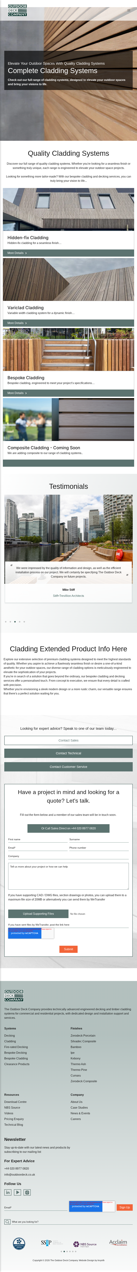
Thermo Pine (79, 1069)
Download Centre (15, 1101)
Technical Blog (13, 1124)
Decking (9, 1035)
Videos (8, 1113)
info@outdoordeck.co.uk (19, 1174)
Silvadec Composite (83, 1041)
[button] (128, 10)
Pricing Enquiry (14, 1119)
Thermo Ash (78, 1064)
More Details (15, 252)
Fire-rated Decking (16, 1047)
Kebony (75, 1058)
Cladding (10, 1041)
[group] (19, 1243)
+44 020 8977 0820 (16, 1168)
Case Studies (79, 1107)
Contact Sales (68, 740)
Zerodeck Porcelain (83, 1035)
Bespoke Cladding (16, 1058)
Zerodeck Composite (84, 1081)
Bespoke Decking (15, 1052)
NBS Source (12, 1107)
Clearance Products (16, 1064)
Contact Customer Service (68, 767)
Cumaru (76, 1075)
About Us (76, 1101)
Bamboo (76, 1047)
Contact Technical (68, 753)
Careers (76, 1119)
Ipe (73, 1052)
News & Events (80, 1113)
